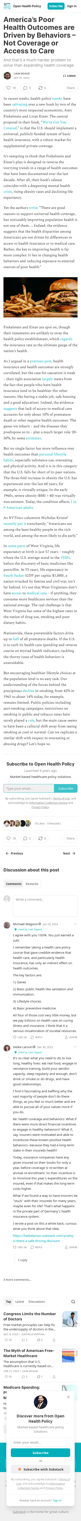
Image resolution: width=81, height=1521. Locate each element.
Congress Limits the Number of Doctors (29, 1316)
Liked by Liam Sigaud (30, 929)
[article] (40, 1327)
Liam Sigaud (22, 73)
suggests (10, 408)
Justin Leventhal (33, 1334)
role (31, 720)
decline (28, 691)
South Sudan (13, 575)
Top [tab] (8, 1302)
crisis (7, 192)
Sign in (72, 6)
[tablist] (22, 884)
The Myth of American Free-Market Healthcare (28, 1353)
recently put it (14, 524)
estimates (33, 438)
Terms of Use (61, 798)
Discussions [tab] (37, 1302)
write (33, 208)
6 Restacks (54, 823)
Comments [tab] (13, 884)
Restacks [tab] (32, 884)
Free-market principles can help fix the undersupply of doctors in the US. (29, 1327)
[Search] (73, 1301)
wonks (57, 98)
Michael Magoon (25, 924)
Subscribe (56, 6)
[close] (68, 1396)
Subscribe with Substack (44, 1469)
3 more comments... (17, 1280)
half (16, 639)
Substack (19, 1512)
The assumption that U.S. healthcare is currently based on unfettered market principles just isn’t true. (27, 1363)
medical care (37, 593)
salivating (19, 104)
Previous (17, 853)
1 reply (22, 1260)
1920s (65, 558)
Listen (71, 76)
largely (47, 379)
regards (66, 339)
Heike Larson (22, 1047)
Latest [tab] (19, 1302)
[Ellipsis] (75, 923)
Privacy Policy (54, 1488)
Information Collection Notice (48, 803)
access (17, 593)
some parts (16, 546)
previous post (40, 361)
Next (66, 853)
